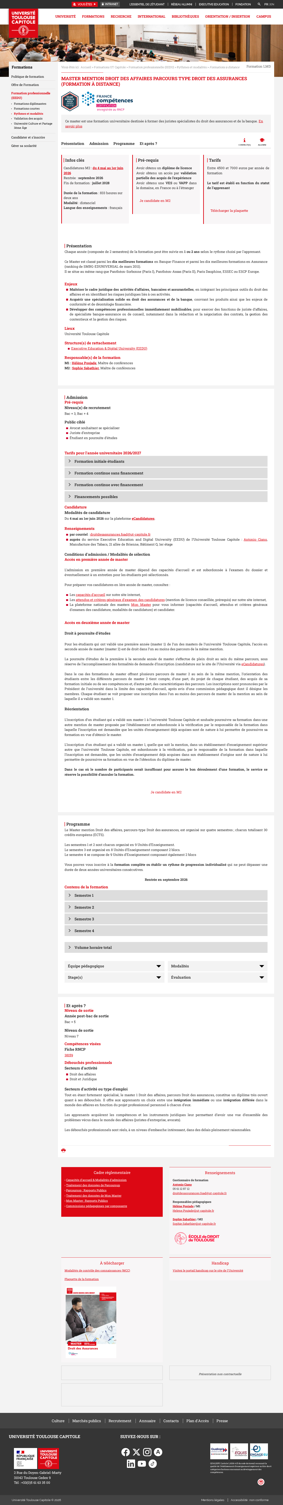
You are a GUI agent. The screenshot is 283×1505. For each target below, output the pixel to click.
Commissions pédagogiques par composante (96, 1206)
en (272, 4)
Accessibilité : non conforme (250, 1500)
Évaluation (181, 977)
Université (65, 16)
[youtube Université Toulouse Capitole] (142, 1463)
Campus (263, 16)
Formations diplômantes (30, 103)
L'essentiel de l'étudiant (147, 4)
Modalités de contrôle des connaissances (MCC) (97, 1270)
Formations (93, 16)
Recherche (121, 16)
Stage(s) (75, 977)
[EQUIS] (239, 1451)
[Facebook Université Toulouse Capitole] (125, 1451)
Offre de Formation (25, 85)
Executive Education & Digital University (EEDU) (109, 348)
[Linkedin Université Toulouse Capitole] (131, 1463)
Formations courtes (27, 108)
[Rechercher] (259, 4)
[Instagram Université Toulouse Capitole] (147, 1451)
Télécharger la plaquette (229, 210)
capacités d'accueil (90, 594)
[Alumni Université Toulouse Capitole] (158, 1451)
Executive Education (214, 4)
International (151, 16)
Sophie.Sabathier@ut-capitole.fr (194, 1224)
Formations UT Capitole (110, 67)
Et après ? (148, 143)
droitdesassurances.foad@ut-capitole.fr (120, 534)
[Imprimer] (64, 1150)
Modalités (180, 966)
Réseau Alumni (181, 4)
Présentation (72, 143)
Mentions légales (212, 1500)
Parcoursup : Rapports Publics (86, 1190)
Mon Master (141, 604)
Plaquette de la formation (82, 1279)
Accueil (86, 67)
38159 (69, 1055)
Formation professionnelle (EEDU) (151, 67)
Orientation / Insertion (227, 16)
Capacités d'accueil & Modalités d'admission (96, 1180)
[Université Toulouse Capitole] (48, 1458)
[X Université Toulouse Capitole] (136, 1451)
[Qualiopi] (219, 1451)
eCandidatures (143, 518)
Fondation (243, 4)
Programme (124, 143)
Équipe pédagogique (86, 966)
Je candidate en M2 (155, 200)
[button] (166, 461)
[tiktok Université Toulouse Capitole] (153, 1463)
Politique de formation (27, 76)
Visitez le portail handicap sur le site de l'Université (208, 1270)
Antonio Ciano (255, 539)
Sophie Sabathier (85, 368)
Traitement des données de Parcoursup (93, 1185)
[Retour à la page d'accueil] (23, 23)
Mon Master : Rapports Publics (87, 1201)
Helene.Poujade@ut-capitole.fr (193, 1211)
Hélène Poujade (84, 363)
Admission (99, 143)
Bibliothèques (185, 16)
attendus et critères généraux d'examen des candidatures (120, 599)
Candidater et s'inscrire (28, 137)
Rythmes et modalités (192, 67)
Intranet (111, 4)
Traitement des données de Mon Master (93, 1196)
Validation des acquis (28, 118)
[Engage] (259, 1451)
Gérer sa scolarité (23, 146)
